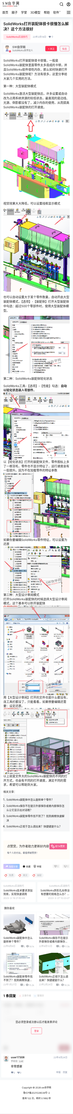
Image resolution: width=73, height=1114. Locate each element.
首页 (5, 12)
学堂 (24, 12)
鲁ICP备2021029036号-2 (36, 1092)
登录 (36, 1031)
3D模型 (35, 12)
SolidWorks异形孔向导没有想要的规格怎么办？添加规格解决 (55, 894)
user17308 (18, 1057)
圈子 (15, 12)
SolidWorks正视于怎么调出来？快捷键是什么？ (34, 826)
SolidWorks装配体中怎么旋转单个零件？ (30, 799)
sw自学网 (46, 1087)
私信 (64, 48)
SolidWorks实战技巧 (17, 36)
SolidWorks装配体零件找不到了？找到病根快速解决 (18, 980)
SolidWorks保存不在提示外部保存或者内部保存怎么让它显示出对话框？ (53, 941)
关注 (52, 48)
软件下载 (59, 12)
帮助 (47, 12)
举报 (58, 1072)
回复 (65, 1072)
